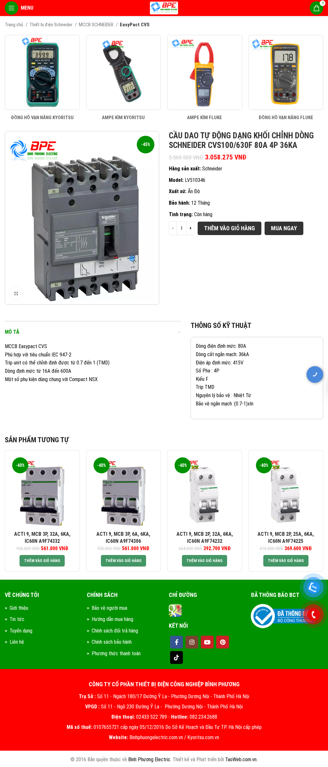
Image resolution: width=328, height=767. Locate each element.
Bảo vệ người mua (109, 608)
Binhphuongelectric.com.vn (156, 737)
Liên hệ (17, 642)
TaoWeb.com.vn (241, 759)
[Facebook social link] (176, 642)
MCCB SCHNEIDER (96, 25)
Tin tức (17, 619)
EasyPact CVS (135, 25)
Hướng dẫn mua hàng (112, 619)
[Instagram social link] (191, 642)
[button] (42, 561)
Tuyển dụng (21, 631)
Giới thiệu (19, 608)
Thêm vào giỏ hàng (229, 228)
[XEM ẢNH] (16, 293)
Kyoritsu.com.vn (203, 737)
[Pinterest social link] (222, 642)
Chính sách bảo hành (112, 642)
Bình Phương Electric (149, 759)
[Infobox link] (42, 78)
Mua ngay (284, 228)
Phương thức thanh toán (116, 653)
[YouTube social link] (207, 642)
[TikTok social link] (176, 657)
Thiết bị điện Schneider (51, 25)
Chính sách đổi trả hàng (115, 631)
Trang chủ (14, 25)
